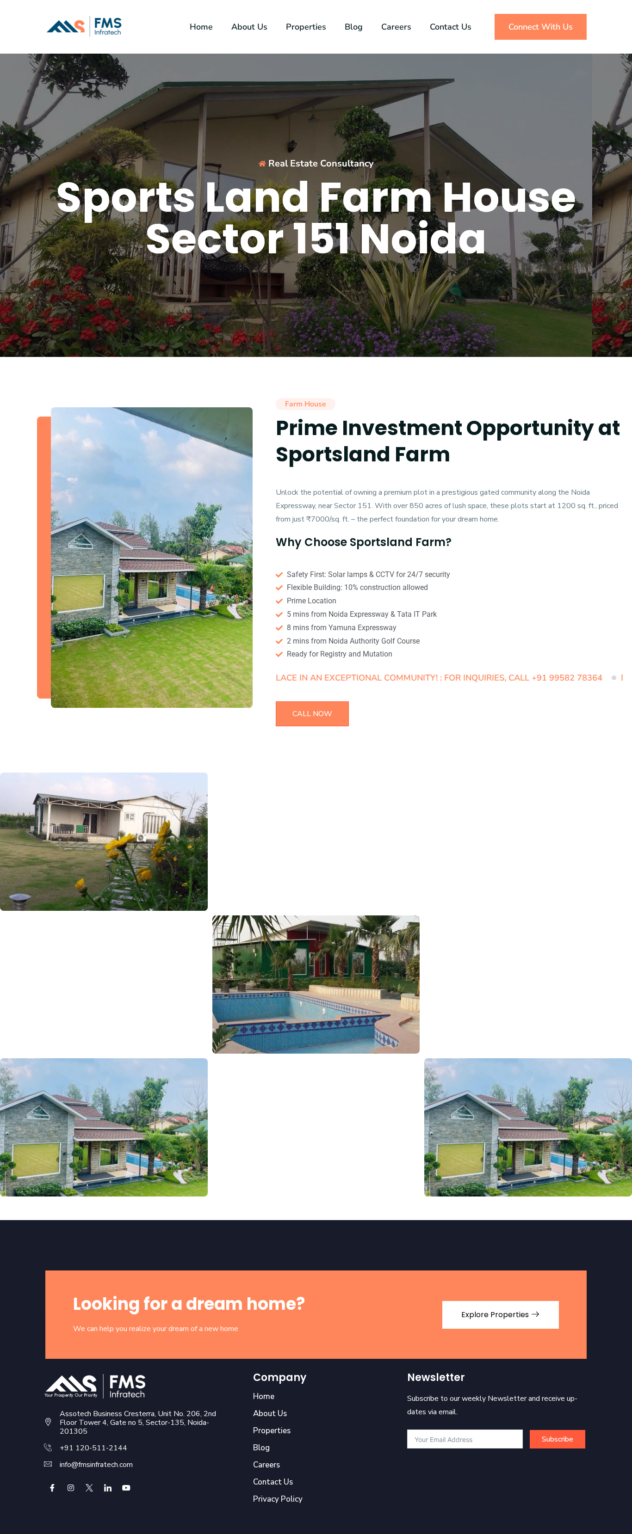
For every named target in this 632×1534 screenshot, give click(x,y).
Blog (354, 26)
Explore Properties (496, 1314)
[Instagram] (71, 1488)
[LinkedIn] (108, 1488)
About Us (249, 26)
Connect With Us (540, 26)
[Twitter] (89, 1488)
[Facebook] (52, 1488)
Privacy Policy (278, 1499)
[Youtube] (126, 1488)
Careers (396, 26)
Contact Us (450, 26)
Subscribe (557, 1439)
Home (201, 26)
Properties (306, 26)
